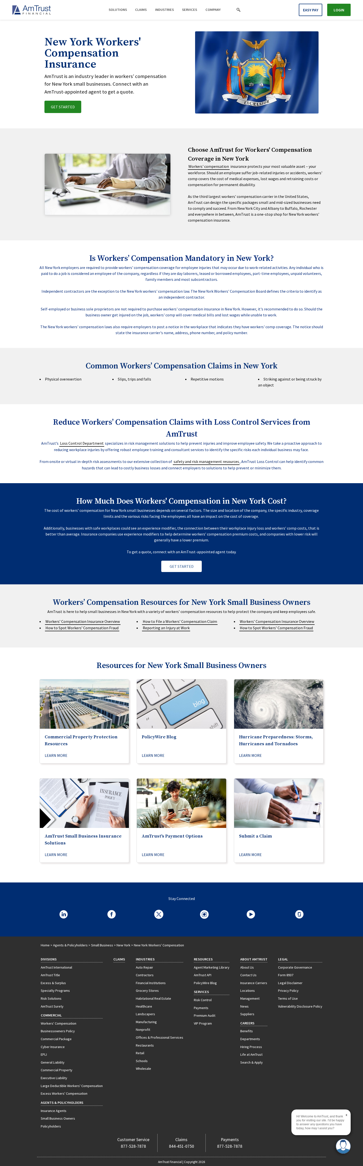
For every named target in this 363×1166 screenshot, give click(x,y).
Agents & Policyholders (70, 945)
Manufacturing (146, 1022)
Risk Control (203, 1000)
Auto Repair (144, 967)
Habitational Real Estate (153, 998)
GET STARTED (63, 106)
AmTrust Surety (52, 1006)
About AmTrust (253, 959)
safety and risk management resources (206, 461)
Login (339, 9)
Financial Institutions (151, 983)
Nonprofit (143, 1029)
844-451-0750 (181, 1146)
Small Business (102, 945)
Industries (164, 9)
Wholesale (143, 1068)
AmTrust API (202, 975)
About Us (247, 967)
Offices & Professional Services (159, 1037)
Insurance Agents (53, 1111)
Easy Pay (310, 9)
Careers (247, 1023)
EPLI (44, 1054)
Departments (250, 1039)
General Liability (52, 1062)
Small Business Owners (58, 1118)
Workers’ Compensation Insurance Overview (82, 621)
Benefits (246, 1031)
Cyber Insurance (53, 1047)
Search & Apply (251, 1062)
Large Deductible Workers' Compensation (72, 1086)
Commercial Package (56, 1039)
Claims (141, 9)
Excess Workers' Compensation (64, 1093)
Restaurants (145, 1045)
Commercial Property (56, 1070)
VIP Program (203, 1023)
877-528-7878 (133, 1146)
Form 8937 (285, 975)
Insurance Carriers (253, 983)
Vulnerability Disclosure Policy (300, 1006)
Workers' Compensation (58, 1023)
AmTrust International (56, 967)
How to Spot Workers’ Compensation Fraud (82, 627)
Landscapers (145, 1014)
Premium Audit (204, 1015)
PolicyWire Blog (205, 983)
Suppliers (247, 1014)
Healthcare (144, 1006)
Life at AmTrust (251, 1054)
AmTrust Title (50, 975)
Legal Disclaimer (290, 983)
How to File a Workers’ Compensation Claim (180, 621)
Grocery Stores (147, 990)
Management (250, 998)
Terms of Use (288, 998)
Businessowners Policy (58, 1031)
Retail (140, 1053)
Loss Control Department (82, 443)
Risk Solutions (51, 998)
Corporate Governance (295, 967)
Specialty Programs (55, 990)
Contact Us (248, 975)
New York (123, 945)
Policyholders (51, 1126)
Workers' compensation (208, 166)
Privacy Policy (288, 990)
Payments (201, 1008)
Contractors (145, 975)
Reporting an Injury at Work (166, 627)
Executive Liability (54, 1078)
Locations (247, 990)
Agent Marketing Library (211, 967)
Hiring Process (251, 1047)
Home (45, 945)
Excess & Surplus (53, 983)
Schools (142, 1061)
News (244, 1006)
